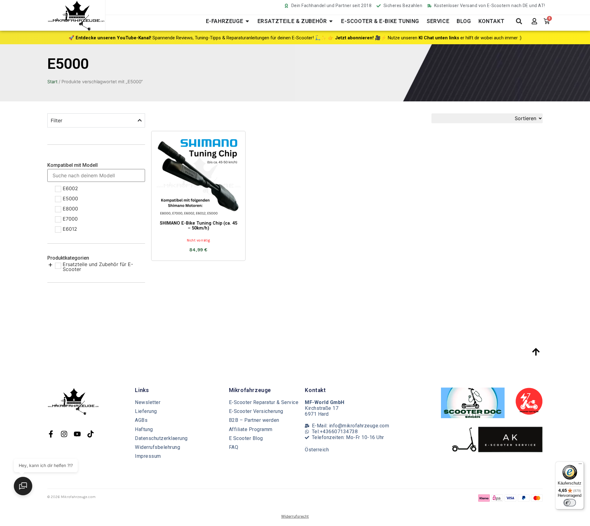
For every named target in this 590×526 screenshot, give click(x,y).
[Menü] (580, 465)
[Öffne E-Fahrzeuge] (247, 21)
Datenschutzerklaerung (161, 438)
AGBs (141, 420)
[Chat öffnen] (23, 486)
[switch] (570, 502)
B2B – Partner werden (254, 420)
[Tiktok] (90, 434)
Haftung (144, 429)
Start (52, 81)
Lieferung (146, 411)
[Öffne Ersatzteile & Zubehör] (331, 21)
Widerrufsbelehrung (157, 447)
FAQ (233, 447)
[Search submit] (519, 21)
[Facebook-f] (50, 434)
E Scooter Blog (246, 438)
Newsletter (147, 402)
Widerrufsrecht (295, 516)
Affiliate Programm (251, 429)
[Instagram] (64, 434)
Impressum (148, 456)
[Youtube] (77, 434)
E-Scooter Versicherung (256, 411)
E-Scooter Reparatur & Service (264, 402)
